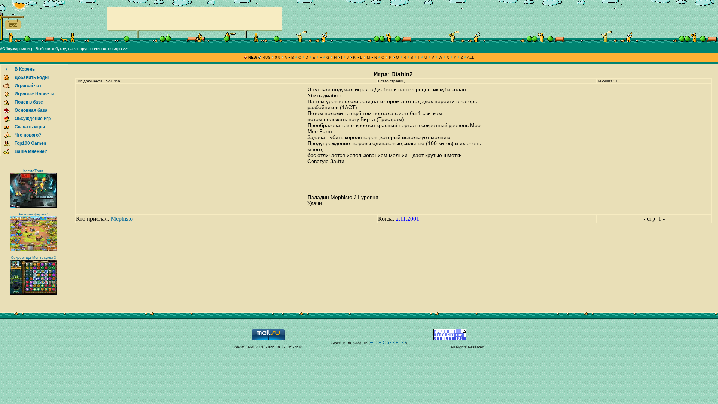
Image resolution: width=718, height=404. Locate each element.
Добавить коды (32, 77)
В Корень (25, 69)
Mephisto (122, 218)
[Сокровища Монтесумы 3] (33, 293)
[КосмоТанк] (33, 207)
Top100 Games (30, 143)
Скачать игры (30, 126)
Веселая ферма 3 (34, 214)
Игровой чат (28, 85)
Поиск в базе (29, 102)
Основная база (31, 110)
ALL (470, 57)
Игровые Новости (34, 94)
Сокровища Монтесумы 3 (33, 257)
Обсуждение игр (33, 118)
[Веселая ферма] (33, 250)
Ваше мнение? (31, 151)
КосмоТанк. (33, 171)
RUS (266, 57)
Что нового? (28, 135)
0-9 (278, 57)
